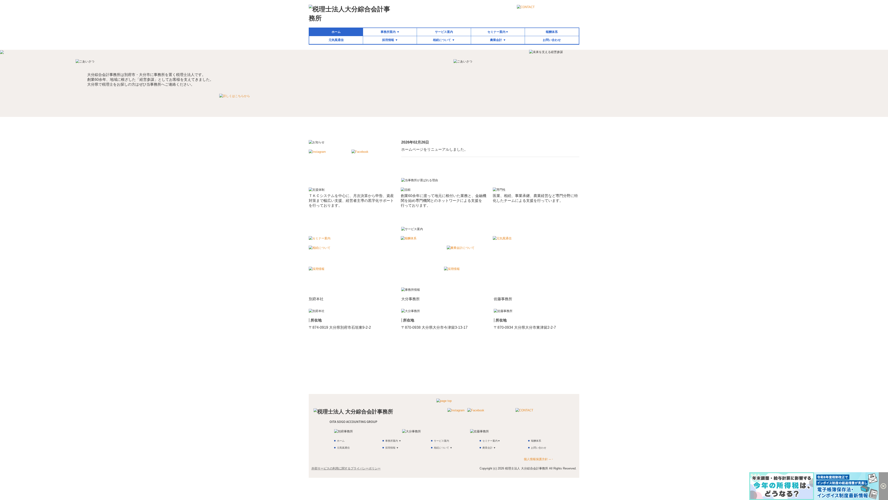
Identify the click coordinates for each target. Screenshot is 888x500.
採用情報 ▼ (390, 40)
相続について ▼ (444, 40)
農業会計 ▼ (498, 40)
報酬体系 (552, 32)
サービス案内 (444, 32)
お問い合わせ (552, 40)
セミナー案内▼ (498, 32)
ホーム (336, 32)
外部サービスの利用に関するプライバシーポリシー (346, 468)
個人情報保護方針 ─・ (539, 459)
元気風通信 (336, 40)
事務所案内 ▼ (390, 32)
